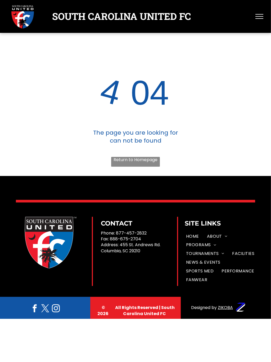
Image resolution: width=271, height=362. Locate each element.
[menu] (259, 16)
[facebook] (34, 308)
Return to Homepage (135, 160)
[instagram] (56, 308)
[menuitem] (192, 236)
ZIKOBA (225, 307)
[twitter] (45, 308)
